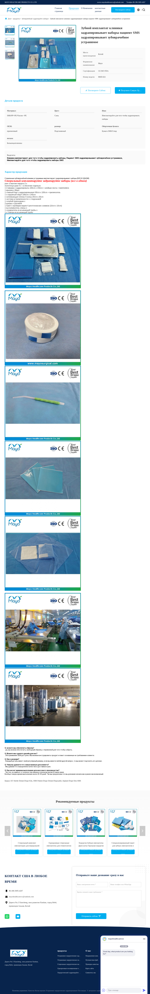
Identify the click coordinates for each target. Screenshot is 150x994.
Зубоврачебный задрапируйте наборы (35, 19)
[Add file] (103, 990)
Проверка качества (92, 964)
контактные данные (100, 9)
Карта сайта (90, 968)
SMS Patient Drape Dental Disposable (47, 781)
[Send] (144, 990)
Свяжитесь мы (91, 973)
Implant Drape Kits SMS (72, 781)
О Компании (86, 8)
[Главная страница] (14, 9)
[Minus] (144, 938)
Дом (9, 19)
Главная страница (59, 9)
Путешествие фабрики (93, 960)
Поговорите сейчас (123, 10)
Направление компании (92, 956)
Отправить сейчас (90, 916)
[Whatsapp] (10, 918)
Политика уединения (19, 991)
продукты (16, 19)
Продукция (74, 8)
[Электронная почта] (21, 918)
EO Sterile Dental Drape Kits (21, 781)
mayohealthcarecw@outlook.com (21, 897)
